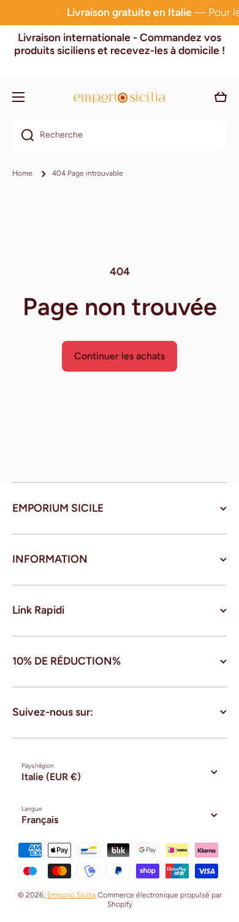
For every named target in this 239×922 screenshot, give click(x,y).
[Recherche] (23, 135)
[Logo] (119, 97)
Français (39, 820)
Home (22, 173)
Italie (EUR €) (51, 777)
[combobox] (119, 135)
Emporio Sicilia (71, 895)
